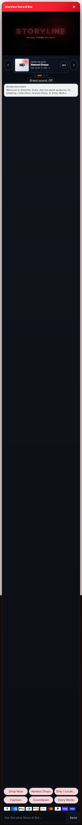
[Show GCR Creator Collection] (47, 75)
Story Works (66, 800)
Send (73, 817)
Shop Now (16, 791)
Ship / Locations (67, 791)
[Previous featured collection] (8, 65)
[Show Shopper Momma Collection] (35, 75)
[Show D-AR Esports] (44, 75)
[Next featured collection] (73, 65)
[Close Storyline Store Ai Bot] (74, 7)
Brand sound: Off (41, 80)
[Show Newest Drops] (39, 75)
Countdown (41, 800)
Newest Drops (41, 791)
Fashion (15, 800)
